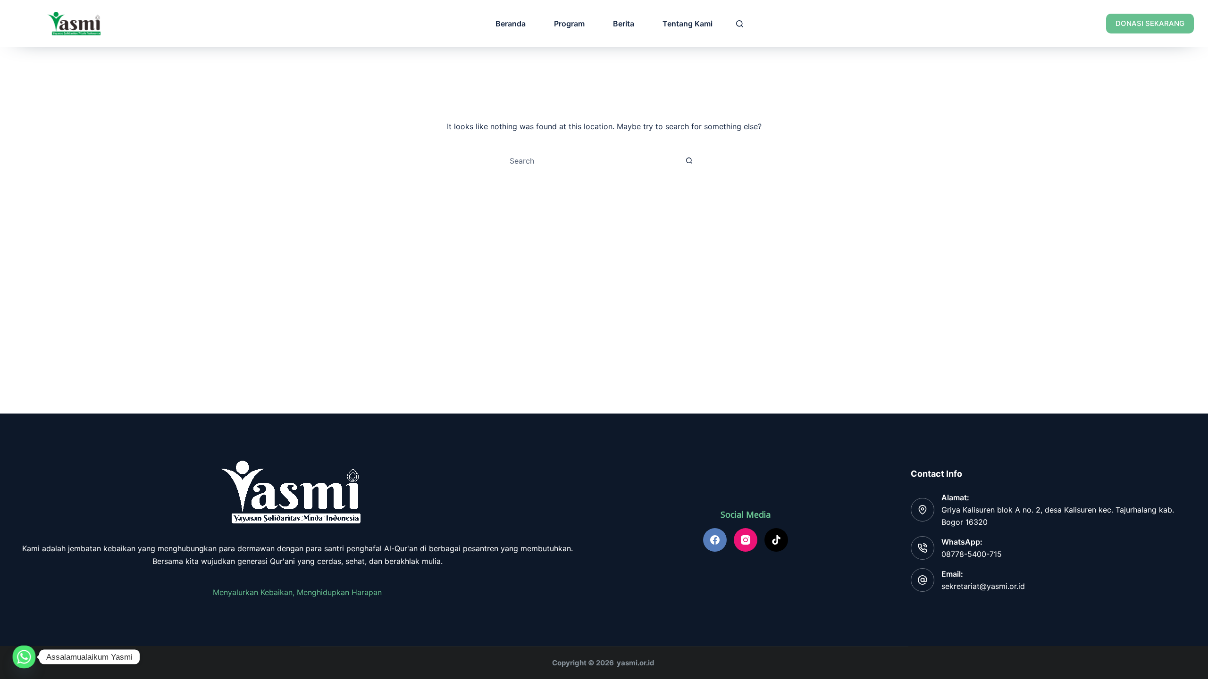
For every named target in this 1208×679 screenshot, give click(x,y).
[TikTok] (776, 540)
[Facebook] (715, 540)
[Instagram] (745, 540)
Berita (623, 23)
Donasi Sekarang (1150, 23)
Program (569, 23)
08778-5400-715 (971, 554)
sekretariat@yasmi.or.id (983, 586)
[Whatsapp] (24, 656)
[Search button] (689, 160)
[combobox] (595, 160)
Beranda (510, 23)
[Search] (739, 23)
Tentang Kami (688, 23)
